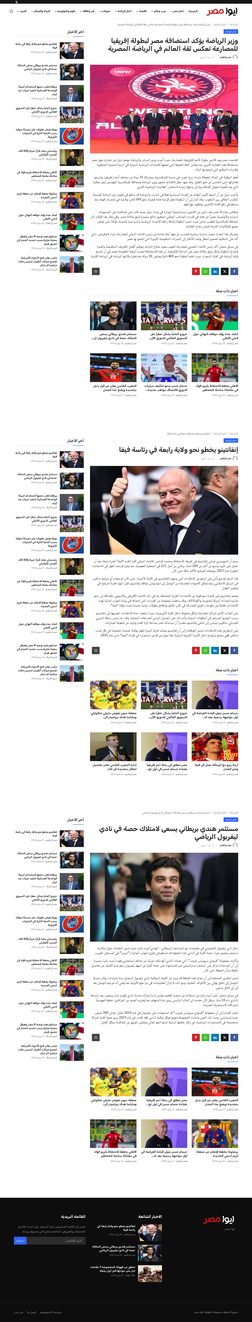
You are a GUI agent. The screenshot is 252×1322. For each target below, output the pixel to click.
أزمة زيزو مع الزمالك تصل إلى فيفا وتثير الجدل (216, 749)
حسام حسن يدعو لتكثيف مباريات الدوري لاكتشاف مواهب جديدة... (165, 370)
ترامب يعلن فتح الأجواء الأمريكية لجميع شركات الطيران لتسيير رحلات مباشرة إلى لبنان (37, 243)
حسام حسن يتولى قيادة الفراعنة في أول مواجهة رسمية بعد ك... (215, 697)
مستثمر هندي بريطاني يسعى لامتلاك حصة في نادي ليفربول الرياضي (37, 49)
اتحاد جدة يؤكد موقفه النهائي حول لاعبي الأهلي (215, 318)
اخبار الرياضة (220, 6)
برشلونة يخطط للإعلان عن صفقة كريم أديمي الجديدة (37, 177)
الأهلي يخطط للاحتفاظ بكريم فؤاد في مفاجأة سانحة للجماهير (217, 370)
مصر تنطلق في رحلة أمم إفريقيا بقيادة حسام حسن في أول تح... (166, 749)
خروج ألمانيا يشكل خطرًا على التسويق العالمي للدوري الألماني (36, 92)
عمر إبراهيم (232, 325)
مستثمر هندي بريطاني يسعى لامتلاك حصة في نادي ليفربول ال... (114, 318)
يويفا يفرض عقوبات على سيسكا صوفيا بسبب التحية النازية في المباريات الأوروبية (36, 115)
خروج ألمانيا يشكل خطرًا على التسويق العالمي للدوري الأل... (168, 318)
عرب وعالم (220, 1181)
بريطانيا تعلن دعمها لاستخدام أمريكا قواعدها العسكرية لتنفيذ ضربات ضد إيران (37, 72)
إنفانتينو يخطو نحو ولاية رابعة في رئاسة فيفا (36, 28)
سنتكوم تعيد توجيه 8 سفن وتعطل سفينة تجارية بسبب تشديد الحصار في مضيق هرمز (37, 222)
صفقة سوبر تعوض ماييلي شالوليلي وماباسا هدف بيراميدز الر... (114, 697)
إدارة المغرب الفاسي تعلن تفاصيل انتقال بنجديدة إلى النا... (114, 749)
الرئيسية (234, 6)
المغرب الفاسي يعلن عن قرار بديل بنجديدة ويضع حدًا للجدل (115, 370)
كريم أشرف (51, 80)
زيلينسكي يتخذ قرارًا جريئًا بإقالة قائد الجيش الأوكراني (37, 134)
